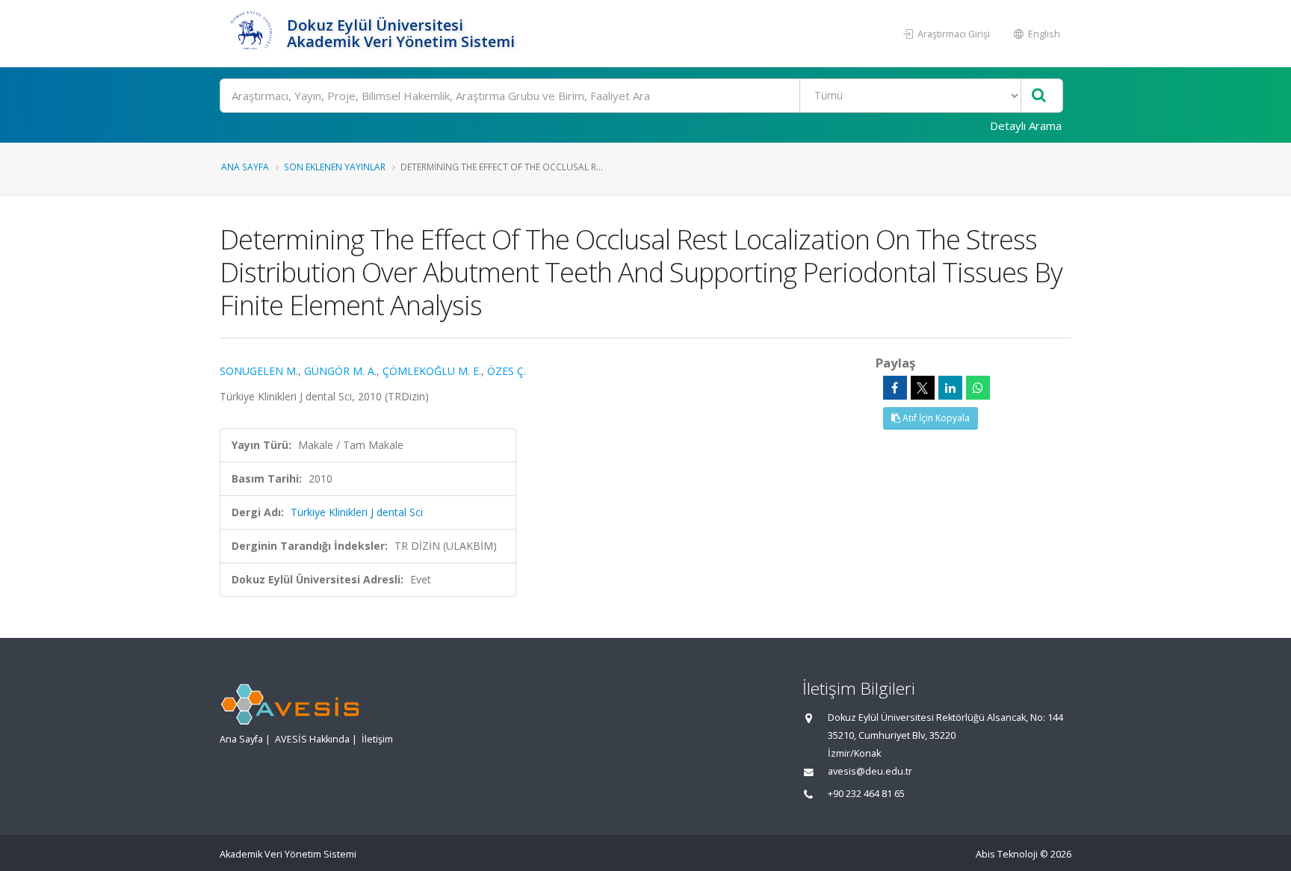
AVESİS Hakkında (312, 739)
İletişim (377, 739)
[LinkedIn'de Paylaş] (950, 388)
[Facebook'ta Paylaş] (895, 388)
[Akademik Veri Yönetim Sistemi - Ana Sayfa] (251, 33)
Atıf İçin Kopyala (935, 418)
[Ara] (1039, 96)
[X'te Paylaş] (923, 388)
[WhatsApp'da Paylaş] (978, 388)
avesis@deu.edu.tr (870, 771)
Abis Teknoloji (1007, 854)
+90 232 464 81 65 (866, 793)
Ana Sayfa (245, 167)
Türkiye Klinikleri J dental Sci (357, 512)
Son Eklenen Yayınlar (335, 167)
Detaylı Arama (1026, 125)
